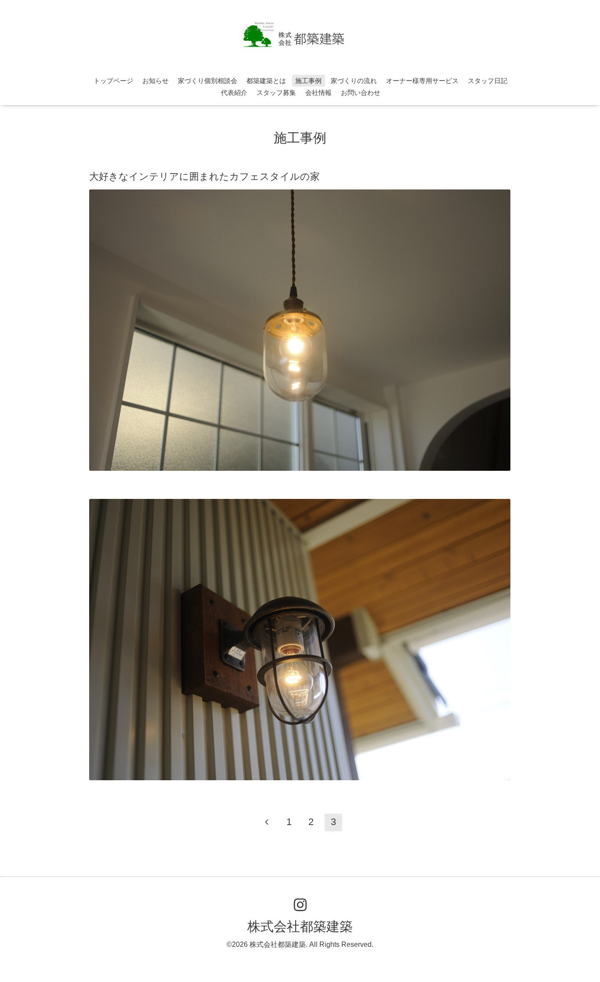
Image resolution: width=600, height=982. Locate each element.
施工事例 (308, 80)
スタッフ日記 (487, 80)
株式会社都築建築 (300, 926)
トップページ (113, 80)
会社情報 (318, 92)
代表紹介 (234, 92)
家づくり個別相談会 (207, 80)
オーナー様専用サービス (422, 80)
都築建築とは (266, 80)
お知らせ (155, 80)
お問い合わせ (360, 92)
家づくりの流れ (354, 80)
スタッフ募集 (276, 92)
